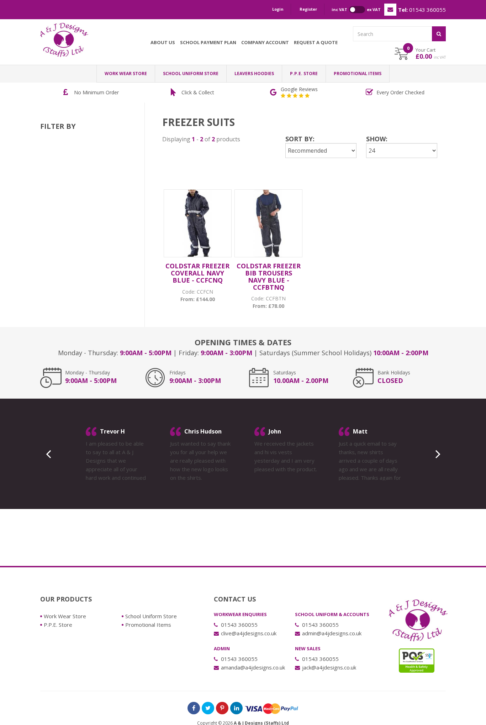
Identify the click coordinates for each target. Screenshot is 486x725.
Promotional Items (357, 73)
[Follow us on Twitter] (208, 708)
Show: (376, 139)
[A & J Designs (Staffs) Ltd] (64, 40)
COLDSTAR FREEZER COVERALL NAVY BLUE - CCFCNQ (197, 273)
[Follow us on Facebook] (193, 708)
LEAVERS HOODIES (254, 73)
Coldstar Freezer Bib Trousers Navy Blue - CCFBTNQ (269, 276)
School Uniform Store (190, 73)
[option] (91, 92)
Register (308, 9)
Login (278, 9)
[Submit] (439, 33)
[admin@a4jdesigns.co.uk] (390, 10)
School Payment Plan (208, 42)
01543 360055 (422, 9)
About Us (162, 42)
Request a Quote (316, 42)
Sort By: (300, 139)
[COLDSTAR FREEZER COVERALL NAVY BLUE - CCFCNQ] (198, 223)
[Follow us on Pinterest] (222, 708)
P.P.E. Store (304, 73)
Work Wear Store (126, 73)
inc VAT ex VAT (356, 9)
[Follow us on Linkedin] (236, 708)
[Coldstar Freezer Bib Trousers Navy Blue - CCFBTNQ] (268, 223)
